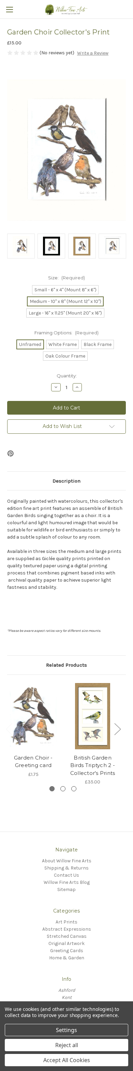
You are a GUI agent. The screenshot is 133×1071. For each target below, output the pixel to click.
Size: (66, 277)
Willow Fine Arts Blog (67, 882)
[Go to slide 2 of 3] (62, 788)
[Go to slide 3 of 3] (73, 788)
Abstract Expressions (66, 929)
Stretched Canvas (67, 936)
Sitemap (66, 889)
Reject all (66, 1045)
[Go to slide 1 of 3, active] (52, 788)
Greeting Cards (66, 951)
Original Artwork (66, 943)
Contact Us (66, 875)
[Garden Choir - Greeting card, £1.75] (33, 716)
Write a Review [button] (92, 53)
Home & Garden (66, 958)
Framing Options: (66, 332)
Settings (66, 1030)
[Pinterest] (10, 453)
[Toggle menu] (9, 9)
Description (66, 481)
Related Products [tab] (66, 665)
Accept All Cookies (66, 1060)
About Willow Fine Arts (66, 861)
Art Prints (66, 922)
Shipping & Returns (66, 868)
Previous (9, 728)
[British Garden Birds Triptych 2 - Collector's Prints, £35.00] (93, 716)
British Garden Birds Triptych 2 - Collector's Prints (92, 765)
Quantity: (67, 375)
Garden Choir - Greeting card (33, 761)
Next (117, 728)
